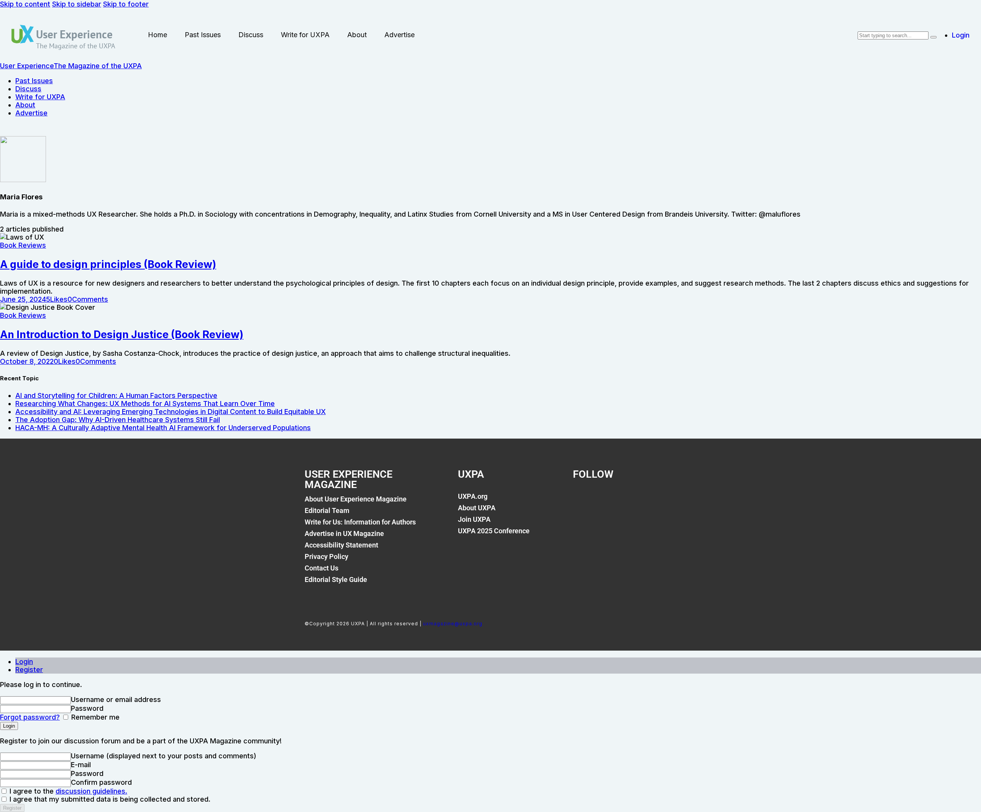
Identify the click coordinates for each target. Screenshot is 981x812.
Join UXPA (474, 519)
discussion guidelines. (91, 791)
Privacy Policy (326, 556)
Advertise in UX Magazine (344, 533)
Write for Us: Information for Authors (360, 522)
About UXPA (476, 508)
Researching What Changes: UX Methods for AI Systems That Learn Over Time (145, 403)
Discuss (250, 35)
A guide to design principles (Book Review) (108, 264)
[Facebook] (582, 500)
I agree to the (67, 791)
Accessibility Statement (341, 545)
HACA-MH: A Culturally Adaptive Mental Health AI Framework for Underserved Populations (163, 428)
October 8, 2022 (27, 361)
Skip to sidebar (76, 4)
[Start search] (933, 37)
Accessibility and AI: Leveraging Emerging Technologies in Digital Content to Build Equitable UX (170, 412)
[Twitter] (608, 500)
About (357, 35)
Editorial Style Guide (336, 579)
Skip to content (25, 4)
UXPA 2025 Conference (494, 531)
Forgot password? (30, 717)
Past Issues (203, 35)
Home (157, 35)
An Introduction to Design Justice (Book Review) (121, 334)
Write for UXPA (305, 35)
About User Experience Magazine (356, 499)
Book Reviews (23, 245)
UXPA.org (472, 496)
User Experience (74, 34)
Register (29, 670)
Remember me (94, 717)
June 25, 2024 (23, 299)
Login (24, 661)
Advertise (399, 35)
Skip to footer (126, 4)
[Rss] (660, 500)
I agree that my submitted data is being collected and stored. (109, 799)
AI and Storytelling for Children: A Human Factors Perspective (116, 395)
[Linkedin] (634, 500)
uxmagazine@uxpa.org (452, 623)
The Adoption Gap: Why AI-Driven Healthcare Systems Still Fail (117, 420)
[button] (56, 299)
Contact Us (321, 568)
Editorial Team (327, 510)
